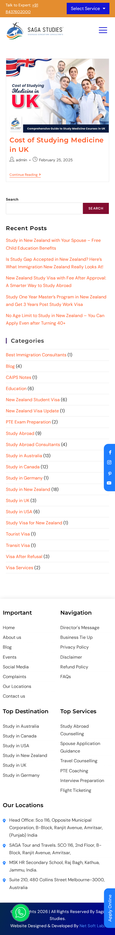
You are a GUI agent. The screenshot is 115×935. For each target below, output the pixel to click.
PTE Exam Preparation (28, 422)
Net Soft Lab (92, 926)
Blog (10, 366)
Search (12, 199)
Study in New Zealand (28, 489)
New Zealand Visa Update (32, 411)
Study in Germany (24, 478)
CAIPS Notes (18, 377)
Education (16, 388)
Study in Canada (23, 467)
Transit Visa (18, 545)
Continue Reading (25, 175)
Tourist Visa (18, 534)
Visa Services (19, 568)
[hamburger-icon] (103, 31)
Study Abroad (20, 433)
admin (21, 159)
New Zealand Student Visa (33, 400)
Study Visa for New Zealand (34, 523)
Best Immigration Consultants (36, 355)
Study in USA (19, 512)
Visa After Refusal (24, 556)
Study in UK (17, 500)
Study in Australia (24, 456)
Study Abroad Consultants (33, 444)
